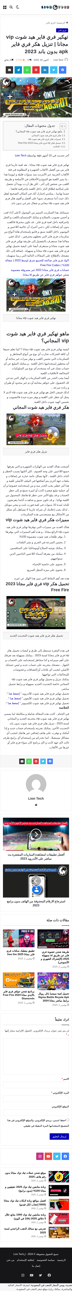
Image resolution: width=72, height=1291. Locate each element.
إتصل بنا (36, 1265)
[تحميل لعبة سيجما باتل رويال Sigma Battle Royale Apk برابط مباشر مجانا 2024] (53, 981)
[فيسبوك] (50, 761)
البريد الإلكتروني (60, 1092)
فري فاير (50, 22)
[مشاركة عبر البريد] (22, 761)
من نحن (10, 1260)
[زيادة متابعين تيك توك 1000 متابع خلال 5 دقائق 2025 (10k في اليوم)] (59, 1218)
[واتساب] (29, 761)
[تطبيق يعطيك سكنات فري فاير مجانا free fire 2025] (19, 938)
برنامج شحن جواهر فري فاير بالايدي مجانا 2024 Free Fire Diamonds (19, 995)
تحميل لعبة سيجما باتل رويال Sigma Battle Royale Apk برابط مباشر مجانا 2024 (53, 997)
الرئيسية (61, 22)
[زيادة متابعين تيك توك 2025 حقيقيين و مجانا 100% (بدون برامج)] (59, 1190)
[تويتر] (43, 761)
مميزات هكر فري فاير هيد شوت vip (44, 139)
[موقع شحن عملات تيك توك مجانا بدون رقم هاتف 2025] (59, 1176)
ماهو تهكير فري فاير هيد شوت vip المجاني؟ (39, 131)
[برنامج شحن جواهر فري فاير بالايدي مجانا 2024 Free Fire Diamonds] (19, 980)
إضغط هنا (14, 693)
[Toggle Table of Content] (61, 126)
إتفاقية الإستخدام (25, 1260)
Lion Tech (58, 60)
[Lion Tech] (55, 7)
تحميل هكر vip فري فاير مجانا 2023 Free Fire (39, 143)
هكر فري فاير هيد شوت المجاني (46, 135)
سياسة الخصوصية (46, 1260)
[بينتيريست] (36, 761)
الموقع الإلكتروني (60, 1106)
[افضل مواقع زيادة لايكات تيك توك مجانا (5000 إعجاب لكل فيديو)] (59, 1204)
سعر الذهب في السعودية (29, 1289)
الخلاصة (56, 146)
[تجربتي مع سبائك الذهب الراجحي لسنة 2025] (59, 1232)
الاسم (65, 1079)
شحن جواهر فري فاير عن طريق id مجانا (46, 274)
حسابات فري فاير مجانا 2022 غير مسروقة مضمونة (40, 269)
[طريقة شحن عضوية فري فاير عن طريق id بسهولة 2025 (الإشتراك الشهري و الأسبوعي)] (53, 938)
